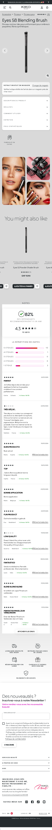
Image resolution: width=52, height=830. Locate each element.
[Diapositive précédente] (3, 2)
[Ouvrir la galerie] (48, 76)
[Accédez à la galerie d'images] (26, 54)
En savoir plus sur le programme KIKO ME (15, 795)
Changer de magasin (40, 85)
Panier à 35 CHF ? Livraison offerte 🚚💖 (26, 2)
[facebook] (32, 802)
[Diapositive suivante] (48, 2)
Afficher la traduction (40, 454)
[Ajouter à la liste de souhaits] (6, 286)
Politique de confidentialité (15, 739)
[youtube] (44, 802)
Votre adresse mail (9, 712)
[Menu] (4, 7)
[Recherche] (10, 7)
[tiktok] (38, 802)
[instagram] (26, 802)
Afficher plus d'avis (26, 632)
